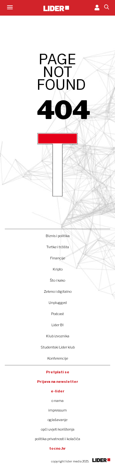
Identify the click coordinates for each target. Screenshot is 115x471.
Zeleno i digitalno (58, 291)
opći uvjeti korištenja (57, 429)
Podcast (57, 314)
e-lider (58, 391)
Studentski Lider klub (58, 347)
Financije (57, 258)
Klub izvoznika (57, 336)
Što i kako (57, 280)
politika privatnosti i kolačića (57, 439)
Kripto (58, 269)
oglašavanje (57, 420)
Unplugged (58, 302)
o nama (57, 400)
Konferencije (57, 358)
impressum (57, 410)
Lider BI (57, 325)
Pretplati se (57, 372)
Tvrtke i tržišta (57, 247)
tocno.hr (57, 448)
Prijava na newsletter (57, 381)
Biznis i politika (58, 236)
